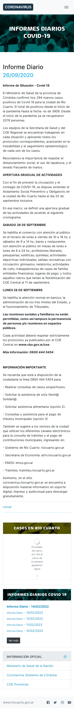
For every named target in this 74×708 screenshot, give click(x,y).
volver (7, 507)
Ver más (13, 640)
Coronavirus (18, 7)
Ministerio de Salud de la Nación (30, 666)
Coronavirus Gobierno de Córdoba (32, 675)
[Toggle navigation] (66, 7)
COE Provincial (17, 684)
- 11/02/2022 (25, 625)
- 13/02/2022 (25, 612)
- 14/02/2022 (28, 606)
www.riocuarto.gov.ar (18, 702)
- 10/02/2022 (25, 631)
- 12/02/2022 (25, 618)
